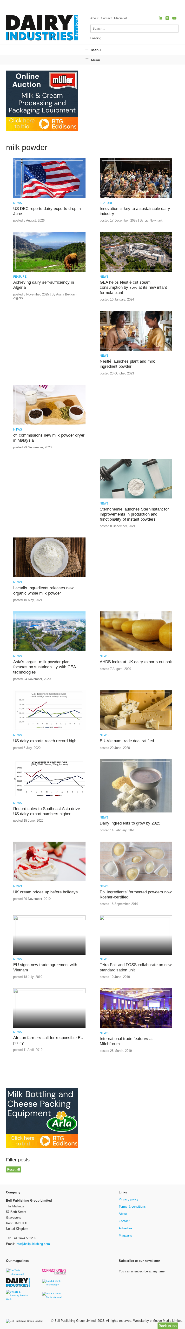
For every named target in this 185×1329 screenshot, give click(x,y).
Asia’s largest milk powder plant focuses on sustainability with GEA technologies (44, 667)
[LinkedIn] (160, 18)
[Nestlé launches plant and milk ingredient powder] (136, 349)
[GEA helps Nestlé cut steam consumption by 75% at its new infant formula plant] (136, 270)
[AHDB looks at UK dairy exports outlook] (136, 650)
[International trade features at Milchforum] (136, 1027)
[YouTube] (174, 18)
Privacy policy (129, 1199)
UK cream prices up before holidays (45, 892)
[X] (167, 18)
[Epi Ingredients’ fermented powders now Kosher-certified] (136, 880)
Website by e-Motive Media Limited (157, 1320)
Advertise (125, 1228)
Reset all (13, 1169)
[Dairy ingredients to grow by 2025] (136, 811)
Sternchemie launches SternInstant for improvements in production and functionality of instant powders (134, 514)
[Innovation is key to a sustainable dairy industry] (136, 197)
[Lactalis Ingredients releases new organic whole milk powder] (49, 576)
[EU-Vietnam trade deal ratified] (136, 729)
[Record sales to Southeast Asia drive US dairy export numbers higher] (49, 797)
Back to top (168, 1326)
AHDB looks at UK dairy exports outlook (136, 662)
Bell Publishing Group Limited (75, 1320)
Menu (96, 50)
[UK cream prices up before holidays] (49, 880)
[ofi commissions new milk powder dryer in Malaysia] (49, 423)
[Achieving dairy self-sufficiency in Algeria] (49, 270)
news (17, 203)
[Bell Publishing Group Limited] (25, 1321)
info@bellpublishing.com (33, 1244)
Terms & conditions (132, 1206)
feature (106, 203)
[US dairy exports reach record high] (49, 729)
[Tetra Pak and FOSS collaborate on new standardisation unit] (136, 919)
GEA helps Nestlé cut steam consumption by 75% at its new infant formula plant (133, 287)
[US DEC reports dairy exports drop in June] (49, 197)
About (94, 18)
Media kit (120, 18)
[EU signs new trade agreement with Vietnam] (49, 919)
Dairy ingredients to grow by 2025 (130, 823)
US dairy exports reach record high (44, 741)
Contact (106, 18)
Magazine (125, 1235)
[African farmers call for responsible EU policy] (49, 992)
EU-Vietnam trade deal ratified (127, 741)
